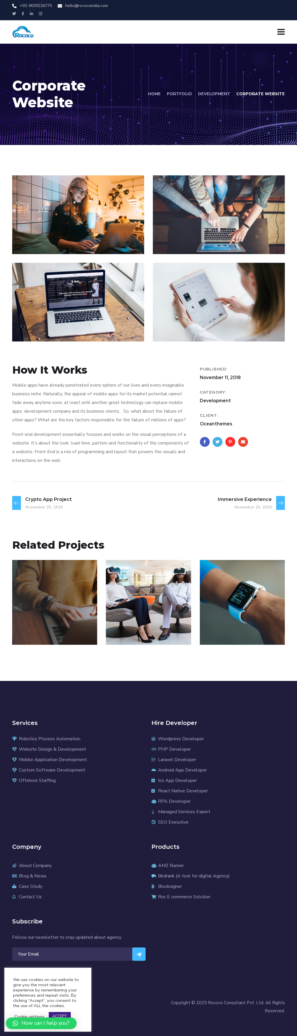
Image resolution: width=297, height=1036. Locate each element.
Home (154, 94)
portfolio (179, 94)
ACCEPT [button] (59, 1016)
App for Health (145, 622)
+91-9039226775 (36, 5)
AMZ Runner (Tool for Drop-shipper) (51, 614)
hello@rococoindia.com (86, 5)
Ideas (253, 632)
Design (32, 632)
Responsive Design (232, 618)
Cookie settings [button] (29, 1016)
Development (214, 94)
